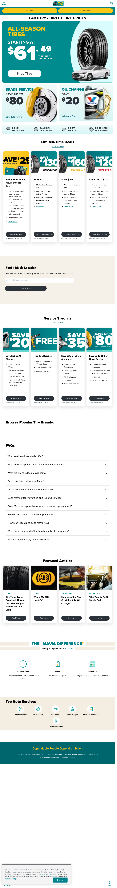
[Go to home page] (58, 3)
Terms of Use (52, 874)
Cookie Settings (11, 879)
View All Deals (58, 146)
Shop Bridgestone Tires (44, 234)
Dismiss (60, 880)
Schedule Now (12, 117)
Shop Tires (30, 11)
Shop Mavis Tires (16, 234)
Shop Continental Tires (72, 234)
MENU (4, 5)
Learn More (12, 221)
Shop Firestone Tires (99, 234)
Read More (16, 618)
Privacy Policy (41, 874)
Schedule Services (85, 11)
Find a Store (26, 288)
